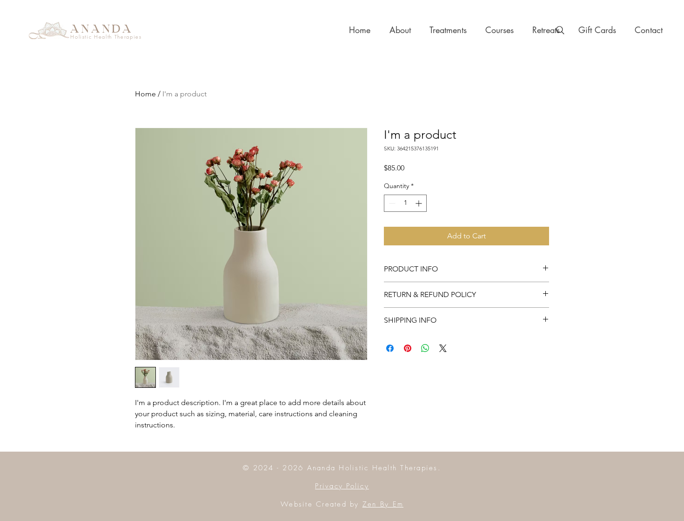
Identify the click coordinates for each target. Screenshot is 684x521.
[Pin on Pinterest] (407, 348)
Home (145, 93)
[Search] (560, 30)
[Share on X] (443, 348)
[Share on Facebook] (390, 348)
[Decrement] (391, 203)
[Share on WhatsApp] (425, 348)
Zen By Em (382, 504)
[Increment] (419, 203)
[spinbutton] (405, 203)
